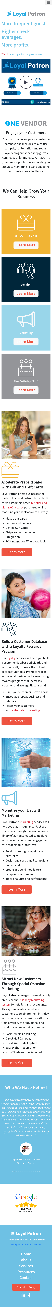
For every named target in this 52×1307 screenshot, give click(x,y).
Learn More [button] (26, 245)
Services (26, 1266)
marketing (27, 822)
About (26, 1260)
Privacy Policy (17, 1244)
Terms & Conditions (32, 1244)
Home (26, 1254)
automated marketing (25, 710)
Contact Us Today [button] (26, 1287)
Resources (26, 1272)
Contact (26, 1278)
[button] (4, 1132)
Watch (5, 54)
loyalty (11, 658)
